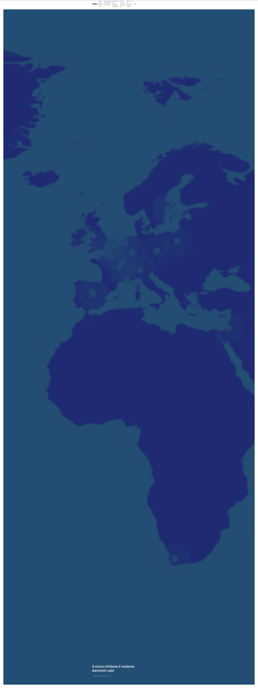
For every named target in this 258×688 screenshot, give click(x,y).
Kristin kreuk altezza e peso (101, 3)
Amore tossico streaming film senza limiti (107, 2)
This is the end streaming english (129, 3)
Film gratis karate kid (118, 676)
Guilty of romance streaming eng (122, 3)
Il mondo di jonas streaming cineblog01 (115, 3)
